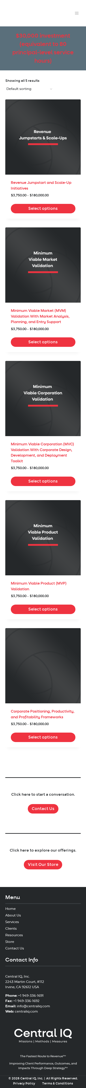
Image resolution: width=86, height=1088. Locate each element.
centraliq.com (26, 1011)
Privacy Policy (24, 1083)
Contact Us (43, 808)
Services (12, 922)
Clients (11, 928)
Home (10, 909)
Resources (14, 935)
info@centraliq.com (33, 1006)
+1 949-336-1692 (26, 1001)
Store (9, 942)
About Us (13, 915)
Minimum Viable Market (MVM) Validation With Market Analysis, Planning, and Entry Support (40, 316)
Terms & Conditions (57, 1083)
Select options (43, 208)
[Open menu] (77, 13)
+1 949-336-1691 (31, 995)
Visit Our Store (43, 864)
